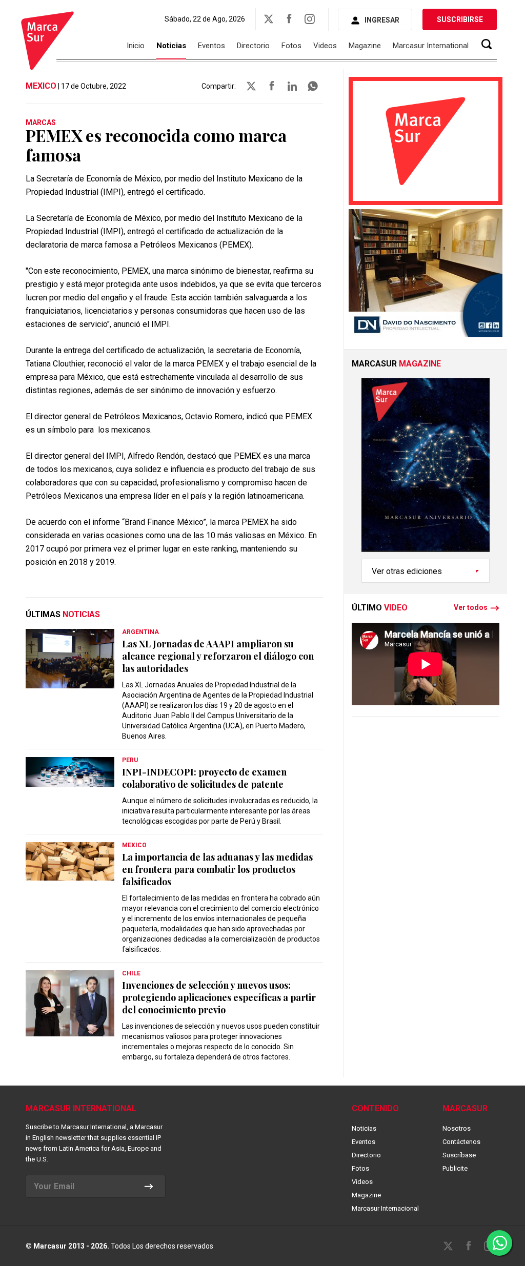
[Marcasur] (47, 42)
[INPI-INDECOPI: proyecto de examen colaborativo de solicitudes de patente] (70, 772)
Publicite (455, 1168)
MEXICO (41, 86)
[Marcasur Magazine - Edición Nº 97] (425, 468)
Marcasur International (431, 45)
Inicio (136, 45)
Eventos (211, 45)
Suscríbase (459, 1155)
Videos (325, 45)
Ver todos (471, 608)
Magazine (365, 45)
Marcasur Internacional (385, 1208)
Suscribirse (460, 19)
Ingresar (382, 20)
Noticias (171, 45)
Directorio (253, 45)
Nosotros (456, 1128)
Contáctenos (461, 1142)
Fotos (291, 45)
